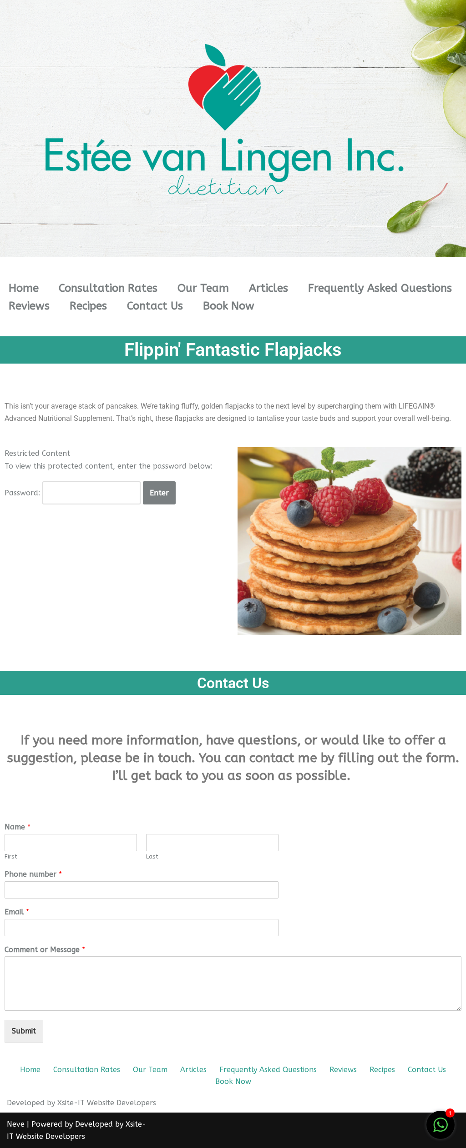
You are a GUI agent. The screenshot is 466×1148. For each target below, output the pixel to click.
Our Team (203, 288)
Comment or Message (45, 949)
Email (17, 912)
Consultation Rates (108, 288)
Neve (16, 1124)
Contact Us (155, 305)
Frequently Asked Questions (380, 288)
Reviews (29, 305)
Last (152, 856)
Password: (23, 493)
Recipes (88, 305)
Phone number (33, 874)
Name (17, 827)
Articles (268, 288)
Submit (24, 1031)
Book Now (228, 305)
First (11, 856)
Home (24, 288)
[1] (440, 1129)
